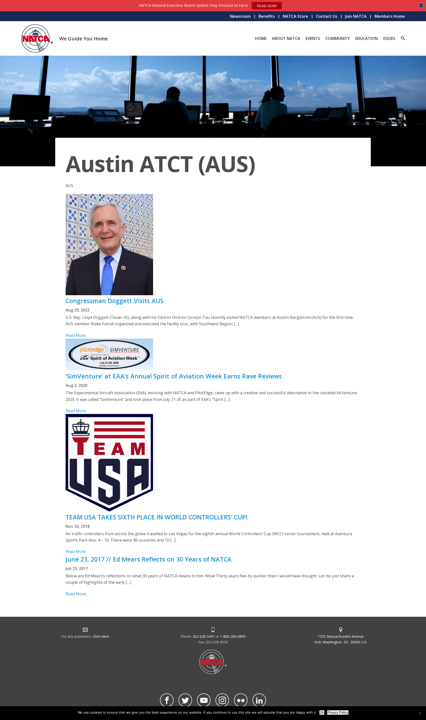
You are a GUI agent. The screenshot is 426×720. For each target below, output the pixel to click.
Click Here (101, 636)
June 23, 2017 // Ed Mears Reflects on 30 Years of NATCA (148, 559)
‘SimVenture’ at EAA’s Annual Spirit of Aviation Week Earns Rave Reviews (174, 376)
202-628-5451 (204, 636)
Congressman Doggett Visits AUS (114, 300)
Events (313, 38)
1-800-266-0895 (233, 636)
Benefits (267, 16)
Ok (322, 712)
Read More (76, 335)
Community (337, 38)
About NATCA (286, 38)
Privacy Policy (337, 712)
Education (366, 38)
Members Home (389, 16)
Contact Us (326, 16)
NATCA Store (295, 16)
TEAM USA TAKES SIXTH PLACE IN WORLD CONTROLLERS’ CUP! (157, 517)
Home (260, 38)
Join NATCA (356, 16)
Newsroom (240, 16)
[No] (419, 713)
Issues (389, 38)
